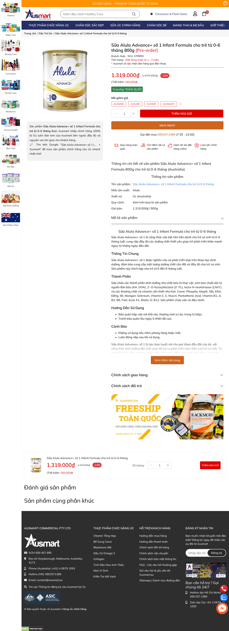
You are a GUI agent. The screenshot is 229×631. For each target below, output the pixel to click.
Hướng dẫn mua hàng (153, 535)
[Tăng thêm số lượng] (168, 465)
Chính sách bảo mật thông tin (157, 559)
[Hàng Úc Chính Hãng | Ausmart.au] (38, 14)
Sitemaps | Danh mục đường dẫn (159, 580)
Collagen (98, 559)
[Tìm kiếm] (134, 14)
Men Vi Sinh (100, 570)
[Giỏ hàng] (202, 13)
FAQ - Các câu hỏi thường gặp (158, 565)
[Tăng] (133, 113)
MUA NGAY (167, 125)
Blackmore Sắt (102, 547)
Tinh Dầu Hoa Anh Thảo (108, 565)
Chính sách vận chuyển (153, 553)
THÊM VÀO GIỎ (181, 113)
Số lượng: (138, 465)
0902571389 (166, 134)
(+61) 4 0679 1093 (63, 568)
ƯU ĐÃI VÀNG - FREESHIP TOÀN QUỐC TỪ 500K (125, 3)
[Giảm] (115, 113)
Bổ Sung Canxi (102, 541)
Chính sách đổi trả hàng (154, 547)
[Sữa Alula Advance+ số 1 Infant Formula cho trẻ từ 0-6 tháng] (65, 80)
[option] (65, 80)
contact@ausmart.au (50, 580)
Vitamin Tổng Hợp (104, 535)
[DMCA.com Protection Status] (32, 628)
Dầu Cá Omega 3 (104, 553)
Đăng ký (216, 553)
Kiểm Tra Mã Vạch (104, 576)
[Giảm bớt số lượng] (151, 465)
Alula (123, 56)
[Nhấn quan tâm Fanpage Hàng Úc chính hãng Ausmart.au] (206, 570)
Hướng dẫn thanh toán (153, 541)
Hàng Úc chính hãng (74, 609)
